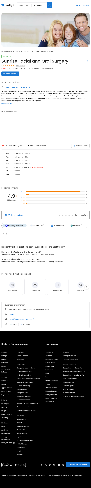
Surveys (4, 407)
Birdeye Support (68, 389)
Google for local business (26, 368)
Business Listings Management (28, 403)
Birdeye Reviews (51, 391)
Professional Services (70, 359)
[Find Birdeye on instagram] (54, 464)
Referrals (4, 363)
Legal (18, 437)
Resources (49, 370)
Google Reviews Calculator (72, 368)
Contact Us (50, 402)
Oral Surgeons (24, 87)
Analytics (4, 430)
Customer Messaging (25, 382)
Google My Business (24, 396)
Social (3, 384)
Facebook (26, 324)
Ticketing (4, 418)
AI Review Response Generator (74, 371)
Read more (5, 104)
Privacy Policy (22, 476)
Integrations (6, 434)
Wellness (20, 455)
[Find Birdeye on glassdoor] (63, 464)
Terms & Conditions (8, 476)
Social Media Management (26, 410)
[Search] (49, 5)
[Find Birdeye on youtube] (59, 464)
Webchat (4, 381)
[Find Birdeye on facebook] (42, 464)
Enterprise (20, 359)
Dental (17, 51)
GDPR (38, 476)
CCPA (49, 476)
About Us (49, 356)
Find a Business (68, 382)
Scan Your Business (70, 379)
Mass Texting (6, 391)
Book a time (50, 366)
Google (14, 324)
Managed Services (69, 356)
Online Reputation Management (29, 379)
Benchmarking (6, 414)
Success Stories (51, 388)
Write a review (82, 5)
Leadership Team (52, 359)
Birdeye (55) (59, 225)
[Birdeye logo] (8, 5)
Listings (4, 356)
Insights (4, 411)
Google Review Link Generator (73, 375)
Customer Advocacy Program (73, 396)
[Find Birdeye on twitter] (46, 464)
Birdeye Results (51, 395)
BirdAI (3, 426)
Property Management (25, 440)
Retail (19, 451)
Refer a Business (69, 393)
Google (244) (38, 225)
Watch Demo (50, 363)
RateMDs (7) (78, 225)
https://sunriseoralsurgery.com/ (21, 319)
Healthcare (21, 430)
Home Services (22, 433)
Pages (3, 366)
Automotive (21, 419)
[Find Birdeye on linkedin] (50, 464)
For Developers (68, 386)
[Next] (87, 287)
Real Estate (21, 447)
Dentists (26, 51)
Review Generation (24, 375)
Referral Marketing (23, 386)
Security (31, 476)
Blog (47, 373)
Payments (5, 395)
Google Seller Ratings (6, 371)
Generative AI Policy (59, 476)
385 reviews (20, 65)
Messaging (5, 404)
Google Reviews (22, 393)
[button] (3, 234)
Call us (11, 314)
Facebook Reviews (23, 400)
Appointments (6, 388)
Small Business (22, 356)
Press (47, 377)
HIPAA (43, 476)
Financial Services (23, 426)
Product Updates (52, 380)
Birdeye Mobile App (8, 443)
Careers (48, 384)
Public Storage (22, 444)
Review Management (24, 371)
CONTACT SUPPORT (78, 464)
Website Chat (22, 389)
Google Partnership (5, 438)
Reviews (4, 359)
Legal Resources (51, 398)
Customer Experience (24, 407)
